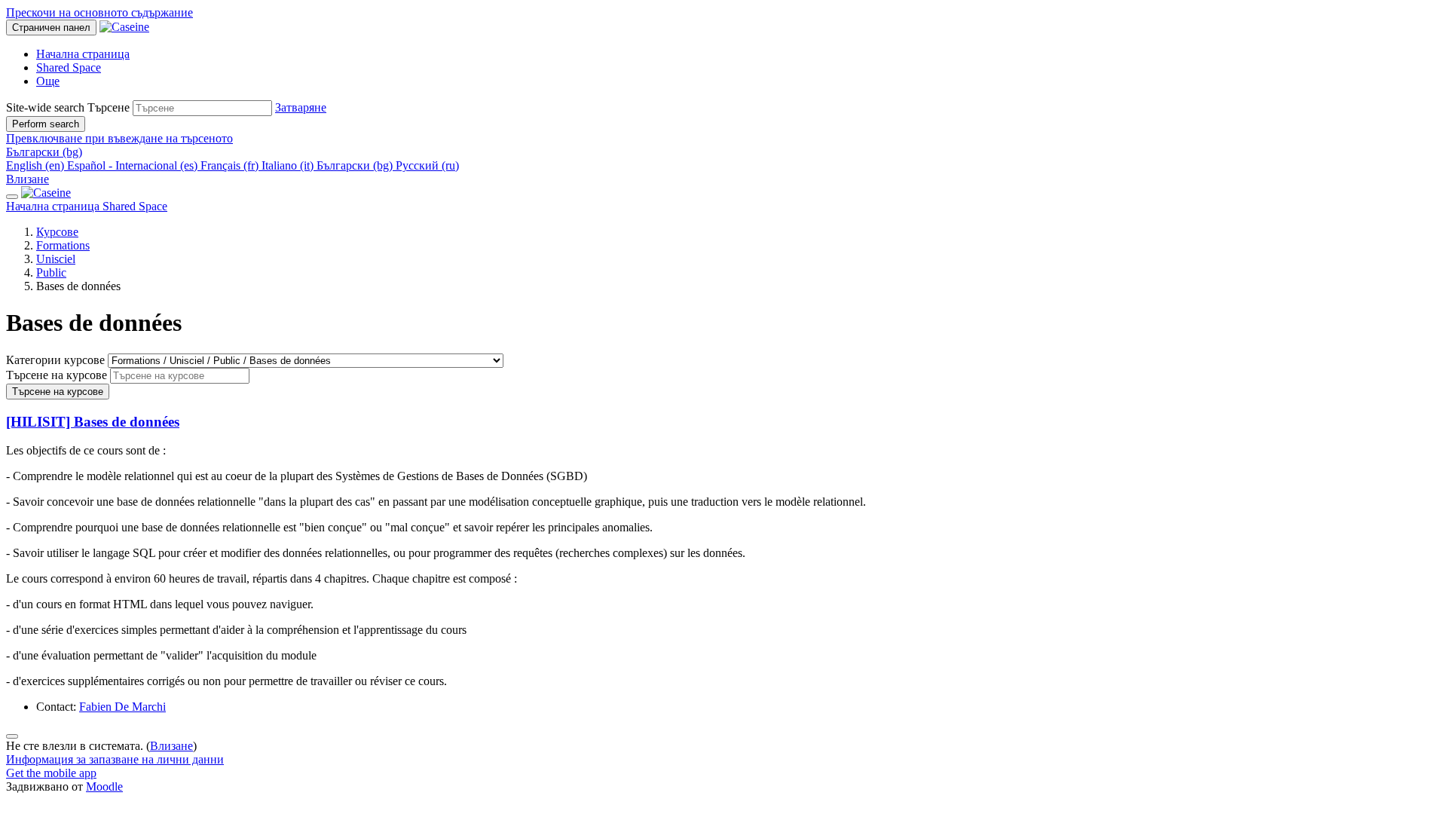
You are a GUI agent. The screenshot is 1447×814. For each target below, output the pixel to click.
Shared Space (134, 206)
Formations (63, 245)
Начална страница (54, 206)
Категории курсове (57, 359)
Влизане (27, 179)
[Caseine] (46, 192)
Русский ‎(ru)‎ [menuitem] (427, 165)
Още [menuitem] (48, 81)
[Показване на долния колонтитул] (12, 736)
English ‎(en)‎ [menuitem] (36, 165)
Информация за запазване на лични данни (115, 759)
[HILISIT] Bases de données (92, 422)
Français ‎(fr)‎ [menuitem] (231, 165)
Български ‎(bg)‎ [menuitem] (356, 165)
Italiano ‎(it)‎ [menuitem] (289, 165)
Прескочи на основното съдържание (99, 12)
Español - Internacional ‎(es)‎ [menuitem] (133, 165)
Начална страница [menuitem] (83, 53)
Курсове (57, 231)
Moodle (104, 786)
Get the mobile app (51, 773)
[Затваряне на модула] (12, 196)
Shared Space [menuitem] (68, 67)
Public (51, 272)
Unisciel (55, 258)
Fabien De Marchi (122, 706)
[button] (300, 107)
